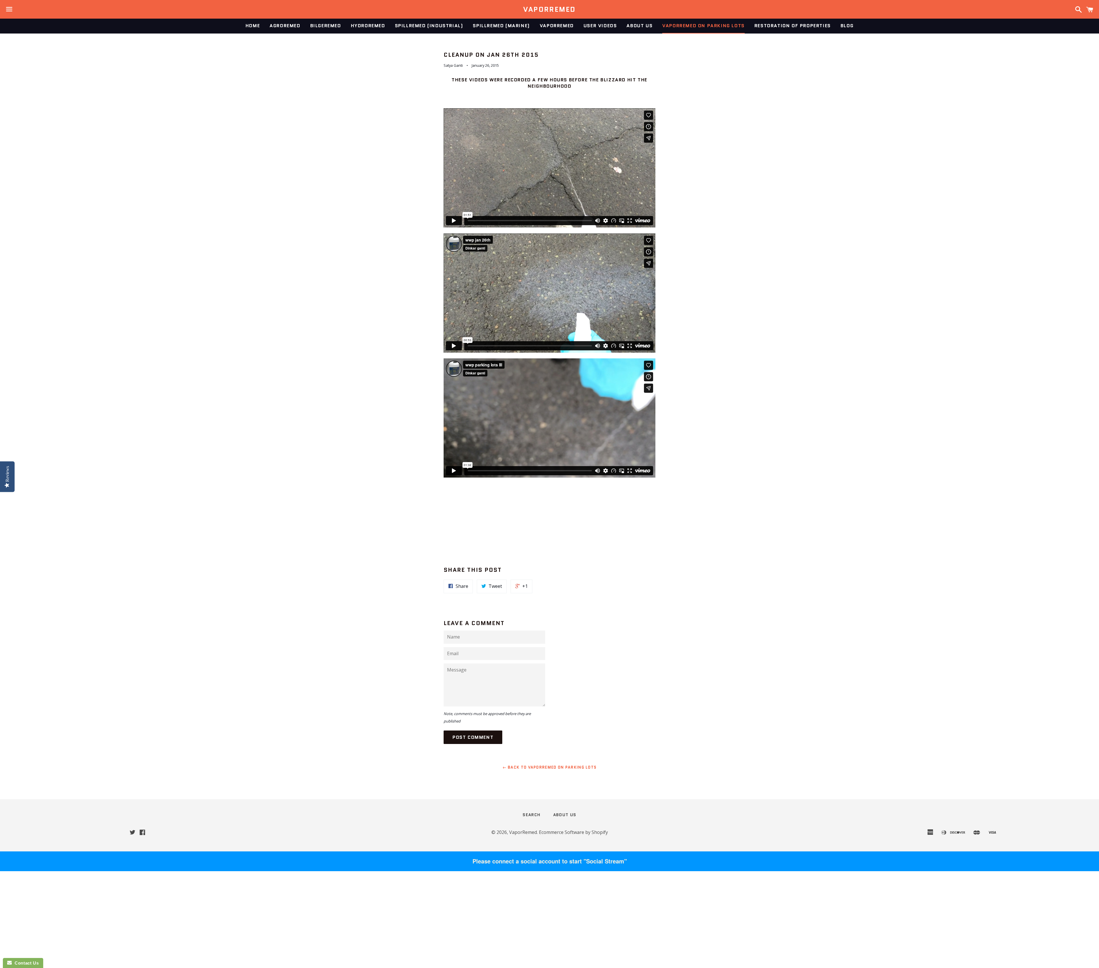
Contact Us (25, 963)
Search (531, 815)
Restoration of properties (792, 25)
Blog (847, 25)
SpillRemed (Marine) (501, 25)
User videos (600, 25)
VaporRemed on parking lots (703, 25)
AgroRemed (285, 25)
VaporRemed (549, 9)
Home (253, 25)
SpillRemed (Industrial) (429, 25)
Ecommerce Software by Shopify (573, 832)
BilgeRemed (325, 25)
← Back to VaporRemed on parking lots (550, 767)
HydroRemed (368, 25)
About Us (639, 25)
